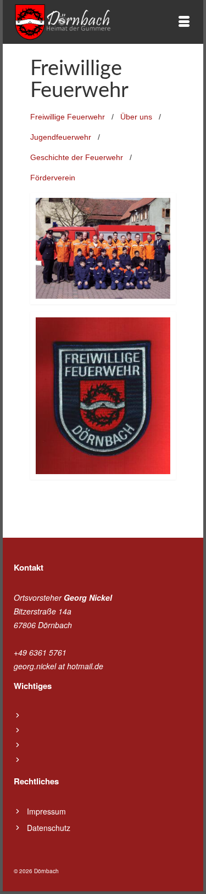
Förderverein (52, 177)
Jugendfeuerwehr (60, 137)
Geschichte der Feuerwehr (76, 157)
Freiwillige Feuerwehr (67, 116)
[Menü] (184, 22)
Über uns (136, 116)
